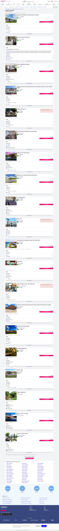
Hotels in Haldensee (25, 476)
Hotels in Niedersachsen (25, 481)
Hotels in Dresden (24, 469)
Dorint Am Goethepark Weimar (6, 503)
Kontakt (45, 509)
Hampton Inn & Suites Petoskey (23, 152)
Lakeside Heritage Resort (22, 348)
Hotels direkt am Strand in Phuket (26, 501)
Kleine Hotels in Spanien (24, 499)
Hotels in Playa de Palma (41, 473)
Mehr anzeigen (29, 83)
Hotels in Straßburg (25, 475)
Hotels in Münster (24, 466)
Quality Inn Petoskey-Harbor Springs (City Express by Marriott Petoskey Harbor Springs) (34, 304)
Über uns (31, 506)
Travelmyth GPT (46, 510)
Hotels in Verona (8, 479)
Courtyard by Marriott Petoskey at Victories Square (27, 131)
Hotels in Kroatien (40, 476)
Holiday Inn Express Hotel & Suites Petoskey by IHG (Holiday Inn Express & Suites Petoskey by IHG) (34, 87)
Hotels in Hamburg (9, 463)
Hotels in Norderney (41, 467)
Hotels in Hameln (40, 479)
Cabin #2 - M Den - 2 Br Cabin (22, 413)
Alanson (31, 7)
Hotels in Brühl (41, 501)
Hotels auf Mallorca (9, 466)
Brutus (45, 7)
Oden (42, 7)
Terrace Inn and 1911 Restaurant (23, 37)
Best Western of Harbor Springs (23, 326)
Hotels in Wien (40, 472)
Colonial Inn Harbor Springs (22, 433)
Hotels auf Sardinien (9, 475)
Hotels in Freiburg (24, 467)
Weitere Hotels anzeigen (29, 458)
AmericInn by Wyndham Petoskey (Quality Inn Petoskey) (28, 14)
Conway (38, 7)
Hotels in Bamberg (40, 470)
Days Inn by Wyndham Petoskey (23, 64)
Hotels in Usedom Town (10, 478)
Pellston (35, 7)
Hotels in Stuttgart (9, 470)
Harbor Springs (22, 7)
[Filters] (1, 7)
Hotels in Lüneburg (40, 466)
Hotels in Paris (40, 464)
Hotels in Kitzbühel (9, 481)
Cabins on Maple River (21, 392)
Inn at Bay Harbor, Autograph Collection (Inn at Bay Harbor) (28, 240)
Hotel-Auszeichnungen (33, 510)
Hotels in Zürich (40, 478)
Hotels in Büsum (24, 472)
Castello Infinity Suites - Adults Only (26, 503)
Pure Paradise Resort (21, 197)
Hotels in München (40, 463)
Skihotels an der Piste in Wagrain (7, 499)
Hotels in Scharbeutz (41, 475)
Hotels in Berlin (24, 463)
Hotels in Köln (8, 464)
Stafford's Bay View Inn (21, 109)
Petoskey (17, 7)
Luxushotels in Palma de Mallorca (7, 501)
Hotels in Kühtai (8, 482)
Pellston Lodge (20, 369)
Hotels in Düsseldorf (25, 464)
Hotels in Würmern (25, 482)
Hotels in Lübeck (8, 467)
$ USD (48, 1)
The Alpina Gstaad (42, 503)
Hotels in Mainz (24, 478)
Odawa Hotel (19, 261)
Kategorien (31, 509)
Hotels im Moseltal (25, 473)
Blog (44, 506)
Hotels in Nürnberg (9, 472)
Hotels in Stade (24, 479)
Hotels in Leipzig (24, 470)
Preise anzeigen (46, 44)
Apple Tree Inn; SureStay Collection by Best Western (27, 175)
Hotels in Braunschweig (9, 473)
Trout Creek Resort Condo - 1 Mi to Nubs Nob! (26, 283)
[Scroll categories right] (58, 4)
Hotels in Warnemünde (9, 469)
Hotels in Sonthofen (40, 481)
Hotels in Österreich (9, 476)
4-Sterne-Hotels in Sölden (43, 499)
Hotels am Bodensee (41, 469)
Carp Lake (26, 7)
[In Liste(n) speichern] (15, 14)
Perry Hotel (19, 218)
